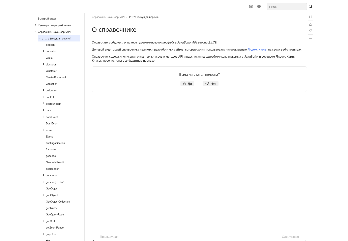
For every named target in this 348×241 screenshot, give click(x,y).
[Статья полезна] (310, 24)
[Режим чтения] (310, 17)
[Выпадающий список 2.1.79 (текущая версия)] (40, 38)
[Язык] (259, 6)
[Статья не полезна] (310, 31)
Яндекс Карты (257, 49)
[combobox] (287, 6)
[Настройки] (251, 6)
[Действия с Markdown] (310, 38)
